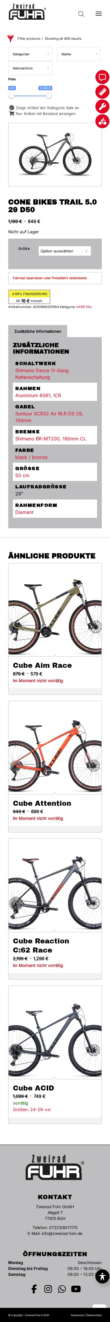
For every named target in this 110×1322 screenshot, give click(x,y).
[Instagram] (48, 1289)
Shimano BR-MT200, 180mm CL (50, 439)
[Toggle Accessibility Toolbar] (102, 1276)
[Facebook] (34, 1289)
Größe (24, 249)
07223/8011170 (63, 1227)
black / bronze (31, 457)
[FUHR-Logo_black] (45, 12)
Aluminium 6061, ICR (38, 395)
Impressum (77, 1315)
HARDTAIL (84, 307)
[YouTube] (76, 1289)
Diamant (24, 512)
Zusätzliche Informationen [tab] (37, 331)
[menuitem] (99, 12)
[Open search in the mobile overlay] (81, 12)
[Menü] (99, 12)
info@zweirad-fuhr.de (62, 1233)
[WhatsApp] (62, 1289)
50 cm (22, 475)
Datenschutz (94, 1315)
